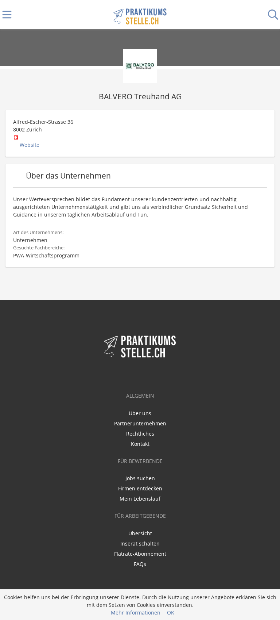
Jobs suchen (140, 478)
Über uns (140, 413)
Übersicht (140, 533)
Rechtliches (140, 433)
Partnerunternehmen (140, 423)
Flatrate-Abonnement (140, 553)
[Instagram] (152, 374)
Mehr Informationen (135, 612)
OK (170, 612)
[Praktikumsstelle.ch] (140, 14)
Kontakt (140, 443)
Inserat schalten (140, 543)
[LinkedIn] (141, 374)
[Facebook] (129, 374)
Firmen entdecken (140, 488)
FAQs (140, 563)
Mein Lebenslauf (140, 498)
